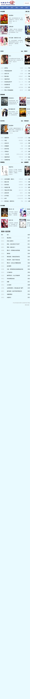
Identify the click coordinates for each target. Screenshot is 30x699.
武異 (22, 151)
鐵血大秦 (6, 181)
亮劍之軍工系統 (8, 190)
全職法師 (11, 26)
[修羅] (2, 137)
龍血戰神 (11, 15)
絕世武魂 (6, 148)
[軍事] (2, 190)
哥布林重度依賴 (10, 278)
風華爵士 (21, 181)
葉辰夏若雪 (7, 84)
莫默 (22, 146)
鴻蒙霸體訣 (9, 294)
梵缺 (22, 201)
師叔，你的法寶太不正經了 (13, 244)
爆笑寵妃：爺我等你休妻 (9, 202)
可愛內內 (21, 79)
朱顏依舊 (21, 179)
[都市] (2, 81)
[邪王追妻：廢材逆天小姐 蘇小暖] (4, 45)
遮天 (10, 55)
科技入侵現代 (10, 241)
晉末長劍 (6, 184)
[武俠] (2, 68)
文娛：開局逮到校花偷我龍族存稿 (15, 269)
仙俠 (26, 7)
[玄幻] (2, 70)
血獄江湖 (6, 73)
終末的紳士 (11, 98)
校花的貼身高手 (8, 81)
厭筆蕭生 (21, 140)
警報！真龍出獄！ (11, 247)
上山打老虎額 (20, 195)
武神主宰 (6, 143)
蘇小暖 (10, 45)
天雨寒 (21, 68)
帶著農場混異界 (8, 70)
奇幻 (17, 7)
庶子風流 (6, 195)
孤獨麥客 (11, 174)
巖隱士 (21, 192)
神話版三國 (7, 187)
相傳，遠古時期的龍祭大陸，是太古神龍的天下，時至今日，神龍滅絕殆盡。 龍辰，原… (16, 20)
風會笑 (21, 84)
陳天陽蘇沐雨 (12, 109)
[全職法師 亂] (4, 34)
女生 (7, 7)
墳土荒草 (21, 187)
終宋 (5, 198)
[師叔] (2, 244)
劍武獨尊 (9, 266)
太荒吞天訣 (7, 87)
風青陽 (10, 22)
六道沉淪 (11, 133)
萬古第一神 (11, 209)
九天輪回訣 (9, 272)
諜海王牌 (6, 192)
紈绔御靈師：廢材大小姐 (9, 180)
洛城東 (21, 148)
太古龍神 (9, 284)
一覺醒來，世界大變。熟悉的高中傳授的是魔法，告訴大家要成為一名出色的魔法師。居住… (16, 31)
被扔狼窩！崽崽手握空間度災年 (14, 291)
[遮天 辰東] (4, 63)
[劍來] (26, 151)
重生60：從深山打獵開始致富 (14, 263)
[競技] (26, 187)
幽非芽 (21, 90)
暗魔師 (21, 143)
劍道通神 (11, 125)
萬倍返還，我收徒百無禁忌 (13, 256)
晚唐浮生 (11, 167)
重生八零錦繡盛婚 (8, 90)
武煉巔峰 (6, 146)
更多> (22, 51)
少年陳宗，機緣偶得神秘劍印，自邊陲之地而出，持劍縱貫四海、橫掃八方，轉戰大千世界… (16, 130)
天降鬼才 (6, 151)
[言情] (2, 90)
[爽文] (2, 146)
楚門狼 (6, 68)
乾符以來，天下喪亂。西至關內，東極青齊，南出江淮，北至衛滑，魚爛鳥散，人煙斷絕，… (16, 171)
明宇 (22, 70)
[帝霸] (26, 79)
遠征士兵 (21, 190)
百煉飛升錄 (7, 159)
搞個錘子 (21, 76)
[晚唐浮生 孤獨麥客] (4, 175)
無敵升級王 (7, 79)
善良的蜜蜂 (20, 137)
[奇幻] (2, 84)
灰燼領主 (9, 297)
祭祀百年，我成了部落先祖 (13, 259)
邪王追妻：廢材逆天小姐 (15, 37)
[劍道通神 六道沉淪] (4, 133)
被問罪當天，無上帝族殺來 (13, 275)
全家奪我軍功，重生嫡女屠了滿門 (15, 288)
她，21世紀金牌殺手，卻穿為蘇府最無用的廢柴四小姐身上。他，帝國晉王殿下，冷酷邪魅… (16, 42)
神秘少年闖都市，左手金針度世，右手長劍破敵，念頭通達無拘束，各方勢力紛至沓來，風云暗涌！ (13, 114)
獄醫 (8, 281)
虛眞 (22, 159)
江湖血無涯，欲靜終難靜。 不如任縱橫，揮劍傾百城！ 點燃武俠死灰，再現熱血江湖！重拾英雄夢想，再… (13, 226)
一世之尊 (6, 154)
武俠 (22, 7)
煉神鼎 (8, 253)
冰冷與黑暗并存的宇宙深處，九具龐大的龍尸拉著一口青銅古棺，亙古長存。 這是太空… (16, 60)
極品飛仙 (9, 237)
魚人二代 (21, 81)
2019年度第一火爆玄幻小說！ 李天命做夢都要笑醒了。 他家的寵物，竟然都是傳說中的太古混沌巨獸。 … (13, 215)
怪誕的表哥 (20, 198)
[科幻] (26, 73)
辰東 (10, 63)
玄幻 (12, 7)
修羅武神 (6, 137)
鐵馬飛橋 (21, 87)
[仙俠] (2, 76)
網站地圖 (27, 305)
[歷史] (2, 179)
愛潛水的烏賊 (20, 154)
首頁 (2, 7)
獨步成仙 (6, 76)
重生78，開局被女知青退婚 (13, 250)
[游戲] (26, 179)
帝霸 (5, 140)
